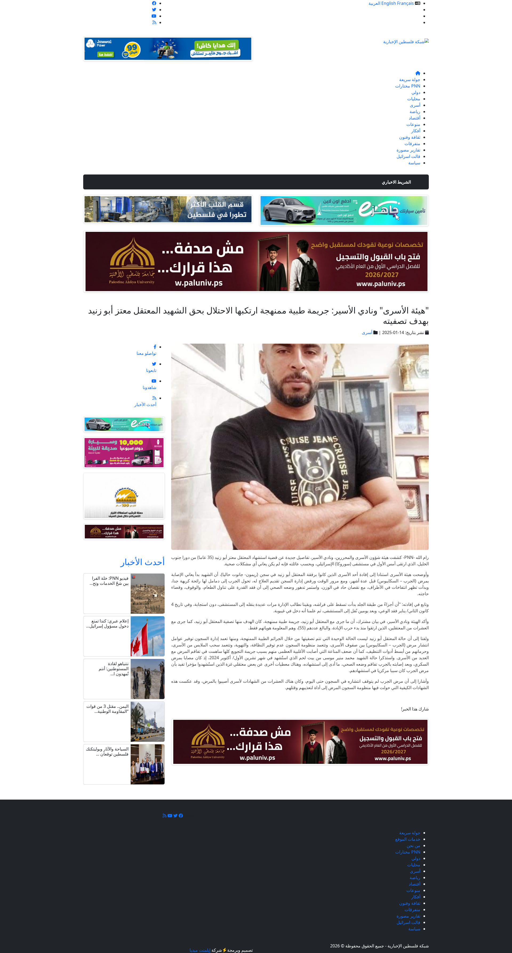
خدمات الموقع (407, 10)
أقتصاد (414, 118)
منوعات (413, 124)
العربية (374, 3)
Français (405, 3)
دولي (415, 92)
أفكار (415, 131)
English (388, 3)
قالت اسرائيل (408, 156)
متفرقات (412, 143)
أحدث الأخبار (143, 561)
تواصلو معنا (410, 22)
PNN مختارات (407, 86)
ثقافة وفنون (409, 137)
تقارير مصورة (408, 150)
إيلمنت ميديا (200, 950)
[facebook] (154, 3)
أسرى (415, 105)
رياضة (415, 111)
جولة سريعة (409, 79)
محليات (413, 99)
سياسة (414, 163)
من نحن (413, 16)
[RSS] (154, 22)
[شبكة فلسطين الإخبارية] (406, 40)
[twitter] (154, 10)
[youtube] (153, 16)
